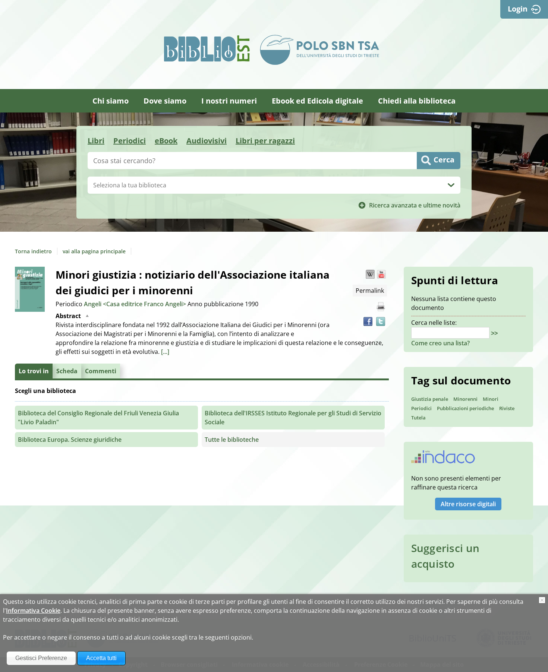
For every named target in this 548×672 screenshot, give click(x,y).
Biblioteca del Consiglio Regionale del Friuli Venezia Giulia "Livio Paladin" (98, 417)
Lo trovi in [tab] (34, 371)
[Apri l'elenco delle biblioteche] (451, 185)
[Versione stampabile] (380, 306)
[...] (165, 352)
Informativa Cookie (33, 610)
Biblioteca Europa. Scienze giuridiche (70, 439)
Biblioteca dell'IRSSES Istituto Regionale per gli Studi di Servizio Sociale (293, 417)
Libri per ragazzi (265, 141)
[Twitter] (380, 321)
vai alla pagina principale (94, 251)
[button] (370, 274)
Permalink (370, 290)
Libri (96, 141)
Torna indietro (33, 251)
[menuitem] (110, 100)
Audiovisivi (206, 141)
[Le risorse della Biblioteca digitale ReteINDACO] (443, 459)
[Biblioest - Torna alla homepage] (207, 48)
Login (517, 9)
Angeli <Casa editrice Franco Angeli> (136, 304)
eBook (166, 141)
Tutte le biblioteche (232, 439)
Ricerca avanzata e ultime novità (414, 205)
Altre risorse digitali (468, 504)
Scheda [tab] (67, 371)
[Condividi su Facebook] (367, 321)
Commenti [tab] (100, 371)
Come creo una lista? (440, 343)
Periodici (129, 141)
